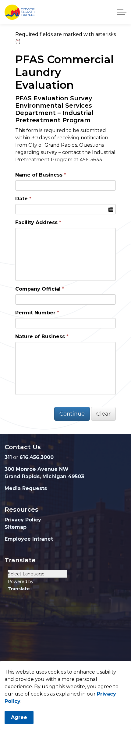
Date (21, 199)
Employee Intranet (29, 539)
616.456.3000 (36, 457)
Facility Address (36, 222)
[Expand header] (122, 12)
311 (8, 457)
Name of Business (38, 175)
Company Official (38, 289)
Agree (19, 717)
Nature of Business (40, 336)
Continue (72, 413)
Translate (19, 589)
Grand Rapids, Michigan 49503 (44, 476)
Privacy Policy (23, 520)
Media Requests (26, 488)
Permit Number (35, 313)
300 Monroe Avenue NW (37, 469)
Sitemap (16, 527)
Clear (103, 413)
